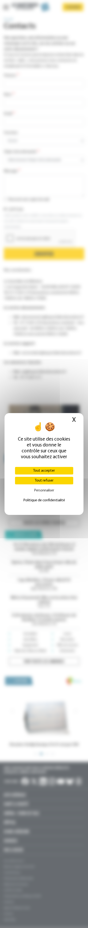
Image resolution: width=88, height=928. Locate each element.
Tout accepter (44, 471)
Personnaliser (44, 490)
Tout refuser (44, 480)
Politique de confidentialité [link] (44, 500)
